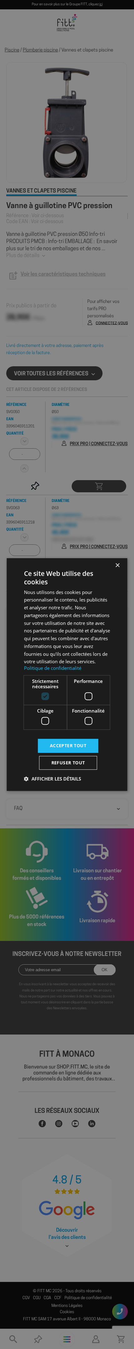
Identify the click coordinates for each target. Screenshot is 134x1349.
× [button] (117, 565)
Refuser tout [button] (68, 763)
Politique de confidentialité (52, 668)
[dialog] (67, 674)
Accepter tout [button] (68, 745)
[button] (52, 779)
